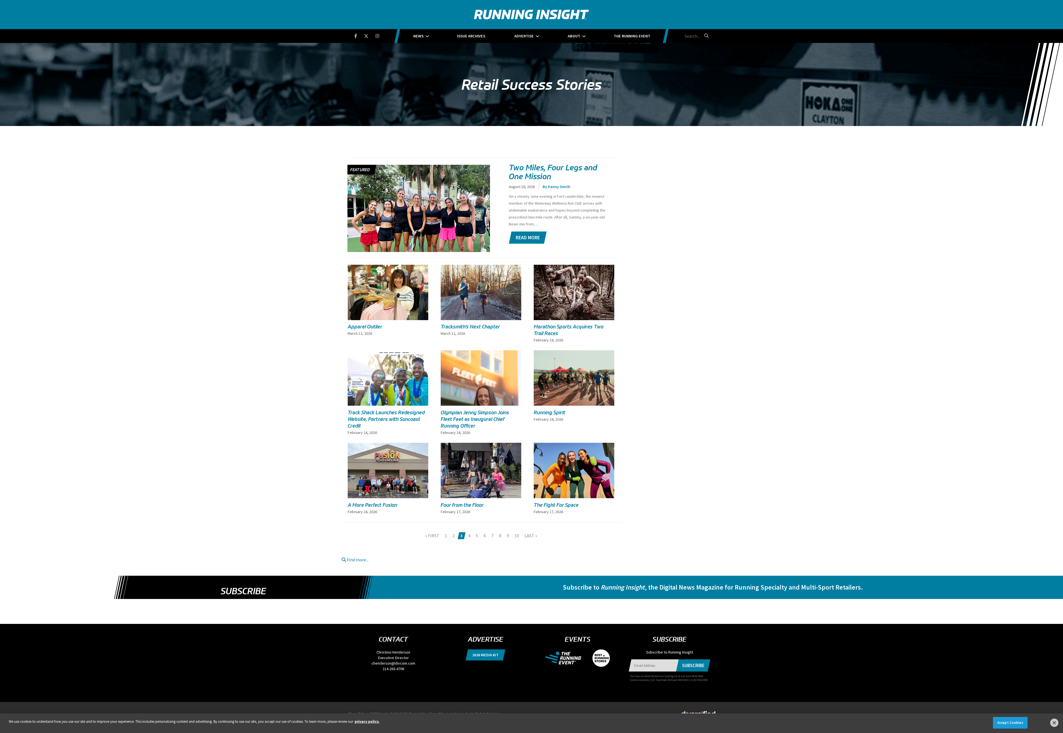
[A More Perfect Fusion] (388, 473)
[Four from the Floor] (481, 482)
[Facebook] (359, 35)
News (418, 36)
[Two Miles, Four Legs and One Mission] (418, 232)
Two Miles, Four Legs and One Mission (553, 172)
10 (517, 535)
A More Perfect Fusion (372, 505)
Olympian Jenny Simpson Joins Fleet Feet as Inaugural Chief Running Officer (475, 419)
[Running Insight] (531, 14)
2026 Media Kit (485, 654)
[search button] (706, 35)
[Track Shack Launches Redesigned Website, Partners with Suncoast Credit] (388, 378)
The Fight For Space (556, 505)
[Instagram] (380, 35)
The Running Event (632, 36)
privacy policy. (367, 721)
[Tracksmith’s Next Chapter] (481, 292)
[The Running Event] (566, 657)
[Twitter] (369, 35)
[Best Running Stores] (598, 657)
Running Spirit (549, 413)
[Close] (1054, 723)
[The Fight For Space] (574, 470)
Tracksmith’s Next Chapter (470, 327)
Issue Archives (471, 36)
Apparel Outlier (365, 327)
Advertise (524, 36)
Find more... (357, 559)
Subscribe (243, 591)
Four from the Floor (462, 505)
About (574, 36)
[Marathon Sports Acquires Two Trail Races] (574, 292)
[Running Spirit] (574, 378)
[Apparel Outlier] (388, 292)
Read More (528, 237)
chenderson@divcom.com (393, 663)
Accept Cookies (1010, 722)
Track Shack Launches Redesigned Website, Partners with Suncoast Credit (386, 419)
